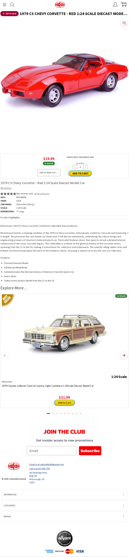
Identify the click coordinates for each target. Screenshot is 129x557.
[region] (64, 82)
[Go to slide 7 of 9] (73, 413)
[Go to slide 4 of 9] (60, 413)
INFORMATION (10, 494)
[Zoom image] (124, 22)
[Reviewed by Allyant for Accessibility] (64, 538)
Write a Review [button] (41, 193)
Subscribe (90, 451)
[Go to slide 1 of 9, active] (48, 413)
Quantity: (80, 163)
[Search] (12, 4)
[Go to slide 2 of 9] (52, 413)
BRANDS (7, 516)
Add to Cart (64, 402)
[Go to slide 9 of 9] (81, 413)
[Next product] (124, 355)
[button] (64, 526)
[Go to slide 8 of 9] (77, 413)
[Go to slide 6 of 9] (69, 413)
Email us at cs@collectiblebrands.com (46, 464)
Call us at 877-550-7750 (39, 468)
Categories (9, 505)
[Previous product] (5, 355)
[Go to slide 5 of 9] (64, 413)
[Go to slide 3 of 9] (56, 413)
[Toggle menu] (3, 4)
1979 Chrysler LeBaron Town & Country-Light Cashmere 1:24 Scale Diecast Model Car (48, 385)
